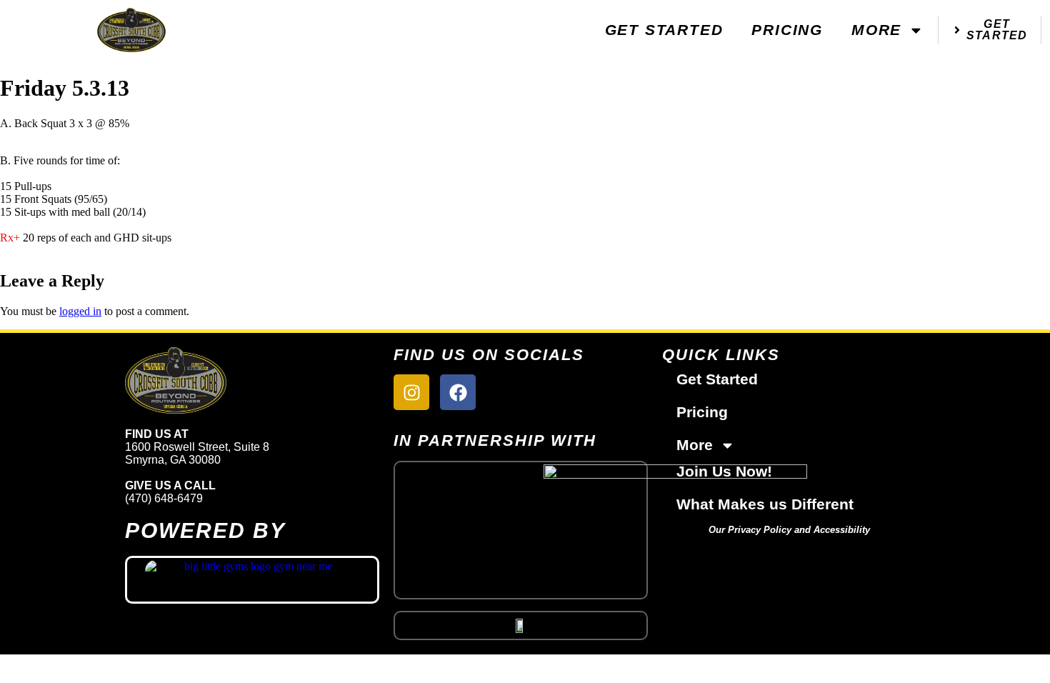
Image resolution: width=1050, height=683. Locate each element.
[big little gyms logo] (252, 579)
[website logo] (131, 30)
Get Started (664, 29)
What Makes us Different (765, 504)
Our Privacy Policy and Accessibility (789, 529)
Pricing (787, 29)
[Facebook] (458, 392)
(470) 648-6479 (164, 498)
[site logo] (252, 380)
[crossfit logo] (521, 625)
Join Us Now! (724, 471)
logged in (80, 311)
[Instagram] (411, 392)
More (876, 29)
